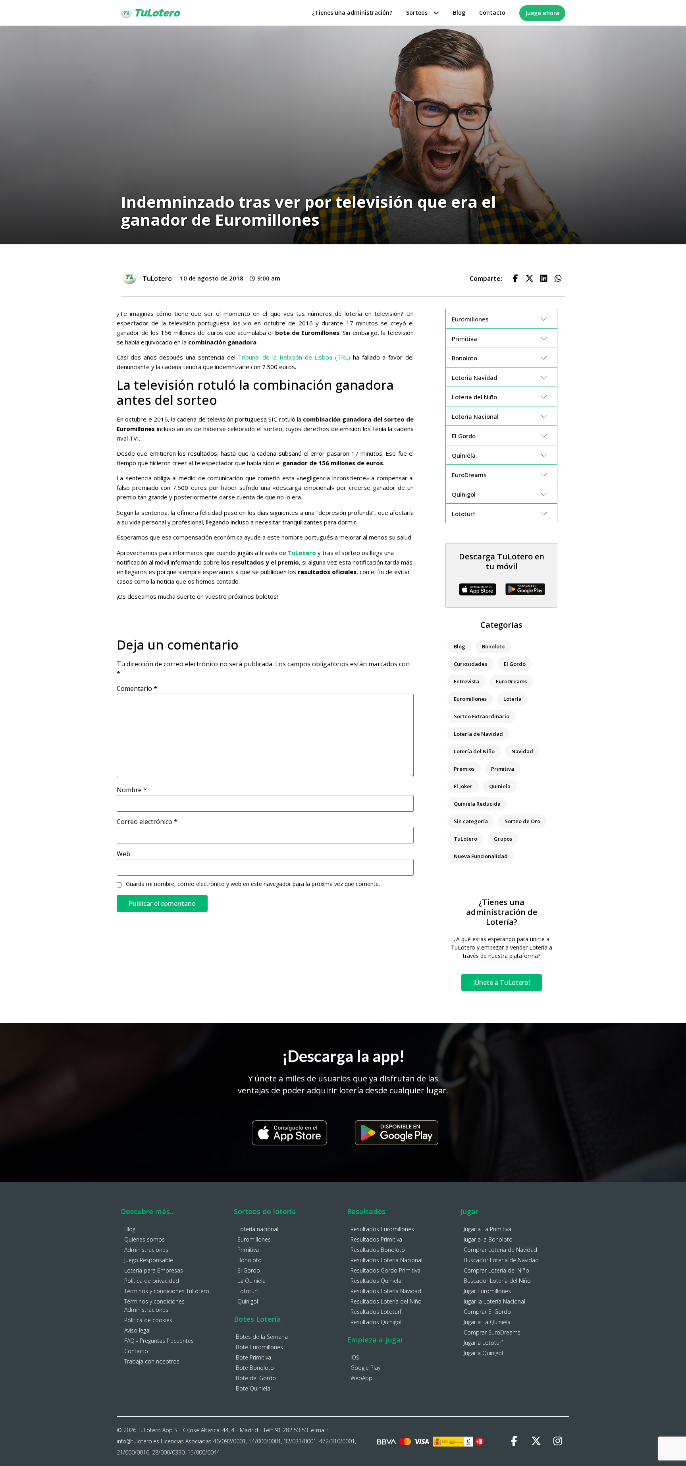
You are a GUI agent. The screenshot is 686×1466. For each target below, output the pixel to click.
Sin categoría (471, 821)
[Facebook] (514, 1441)
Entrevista (466, 681)
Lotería (512, 698)
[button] (515, 278)
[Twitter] (536, 1441)
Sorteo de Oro (522, 821)
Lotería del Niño (474, 751)
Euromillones (470, 698)
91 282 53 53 (291, 1430)
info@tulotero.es (138, 1441)
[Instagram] (558, 1441)
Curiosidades (470, 663)
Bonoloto (493, 646)
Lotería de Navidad (478, 733)
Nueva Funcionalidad (481, 856)
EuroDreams (511, 681)
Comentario (137, 688)
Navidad (522, 751)
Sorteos (417, 12)
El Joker (463, 786)
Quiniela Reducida (477, 803)
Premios (464, 768)
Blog (459, 12)
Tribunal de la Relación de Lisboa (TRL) (294, 357)
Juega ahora (542, 13)
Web (123, 854)
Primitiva (502, 768)
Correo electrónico (147, 821)
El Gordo (515, 663)
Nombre (132, 790)
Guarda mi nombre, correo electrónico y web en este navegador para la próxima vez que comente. (253, 884)
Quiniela (500, 786)
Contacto (492, 12)
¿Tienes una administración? (352, 12)
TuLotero (465, 838)
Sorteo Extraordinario (481, 716)
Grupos (503, 838)
